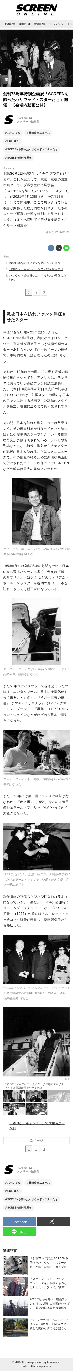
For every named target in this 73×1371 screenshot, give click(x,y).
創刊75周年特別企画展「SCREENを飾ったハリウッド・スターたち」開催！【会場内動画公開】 (36, 99)
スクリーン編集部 (28, 121)
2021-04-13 (24, 118)
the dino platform (41, 1366)
